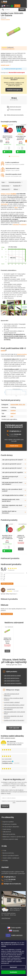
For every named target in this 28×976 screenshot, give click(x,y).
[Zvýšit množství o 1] (9, 147)
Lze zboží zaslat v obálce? (12, 716)
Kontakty (5, 878)
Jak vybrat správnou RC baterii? (10, 470)
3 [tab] (12, 156)
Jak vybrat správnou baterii (12, 689)
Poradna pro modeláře (10, 842)
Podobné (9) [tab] (16, 186)
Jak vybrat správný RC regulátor (9, 484)
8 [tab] (18, 156)
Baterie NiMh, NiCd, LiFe (18, 404)
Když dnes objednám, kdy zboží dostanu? (12, 520)
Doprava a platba (8, 839)
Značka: (5, 19)
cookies (3, 946)
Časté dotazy (5, 186)
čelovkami (16, 224)
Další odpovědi (13, 745)
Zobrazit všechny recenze (14, 762)
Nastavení (13, 967)
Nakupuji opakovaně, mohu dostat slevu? (10, 514)
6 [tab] (16, 156)
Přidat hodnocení (7, 597)
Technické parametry (15, 182)
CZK (7, 6)
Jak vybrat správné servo (11, 692)
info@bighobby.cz (15, 431)
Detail (19, 563)
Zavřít (9, 113)
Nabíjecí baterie (6, 53)
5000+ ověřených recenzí (8, 755)
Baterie (8, 55)
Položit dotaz (14, 446)
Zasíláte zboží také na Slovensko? (9, 526)
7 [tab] (17, 156)
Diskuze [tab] (16, 189)
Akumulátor (4, 204)
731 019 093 (17, 434)
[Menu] (17, 5)
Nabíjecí (13, 413)
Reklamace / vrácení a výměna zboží (14, 854)
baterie (3, 351)
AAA (12, 416)
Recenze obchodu (8, 870)
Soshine (3, 55)
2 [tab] (10, 156)
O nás (4, 868)
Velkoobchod (7, 849)
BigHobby (6, 60)
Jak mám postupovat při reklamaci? (10, 490)
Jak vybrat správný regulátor (12, 697)
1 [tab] (9, 156)
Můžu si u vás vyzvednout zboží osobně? (12, 503)
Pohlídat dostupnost (14, 90)
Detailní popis (5, 65)
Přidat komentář (7, 628)
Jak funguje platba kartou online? (10, 509)
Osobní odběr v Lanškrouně (11, 875)
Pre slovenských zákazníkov (11, 844)
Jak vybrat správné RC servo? (11, 475)
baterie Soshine (22, 354)
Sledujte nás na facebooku (12, 901)
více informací (6, 935)
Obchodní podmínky (9, 852)
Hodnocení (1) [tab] (6, 189)
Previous (1, 141)
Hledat (22, 9)
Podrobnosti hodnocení (8, 49)
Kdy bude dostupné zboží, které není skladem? (12, 496)
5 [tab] (14, 156)
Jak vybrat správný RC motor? (12, 479)
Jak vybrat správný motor (12, 695)
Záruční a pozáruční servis (11, 873)
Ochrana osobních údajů (10, 856)
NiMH (16, 207)
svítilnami (23, 224)
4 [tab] (13, 156)
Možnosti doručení (15, 106)
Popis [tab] (3, 182)
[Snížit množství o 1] (9, 148)
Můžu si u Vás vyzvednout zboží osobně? (13, 713)
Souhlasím (13, 972)
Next (26, 141)
